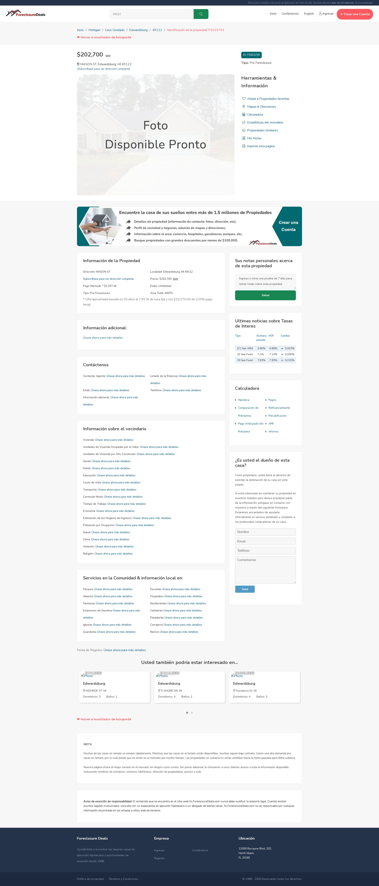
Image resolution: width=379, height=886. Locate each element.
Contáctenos (290, 13)
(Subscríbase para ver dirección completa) (103, 69)
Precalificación (277, 416)
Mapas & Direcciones (261, 107)
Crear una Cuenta (357, 14)
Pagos (272, 400)
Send (245, 589)
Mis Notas (253, 138)
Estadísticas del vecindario (264, 122)
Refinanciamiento (279, 408)
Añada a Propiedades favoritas (267, 99)
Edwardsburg (138, 30)
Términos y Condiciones (123, 879)
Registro (159, 858)
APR (271, 424)
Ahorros (273, 431)
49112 (157, 30)
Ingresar (328, 13)
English (309, 13)
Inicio (273, 13)
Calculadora (254, 114)
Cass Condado (115, 30)
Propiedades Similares (262, 130)
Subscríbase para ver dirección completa (108, 279)
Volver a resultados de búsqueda (105, 37)
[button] (187, 713)
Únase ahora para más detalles (103, 338)
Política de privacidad (90, 879)
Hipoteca (243, 400)
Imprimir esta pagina (260, 146)
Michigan (94, 30)
